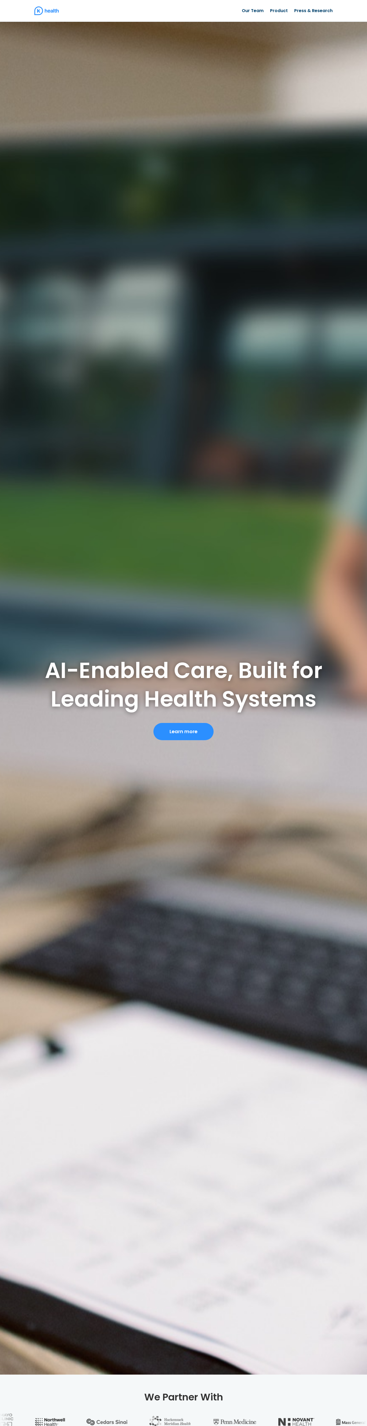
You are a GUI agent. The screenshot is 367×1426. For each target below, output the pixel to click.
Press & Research (313, 11)
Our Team (253, 11)
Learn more (183, 731)
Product (279, 11)
